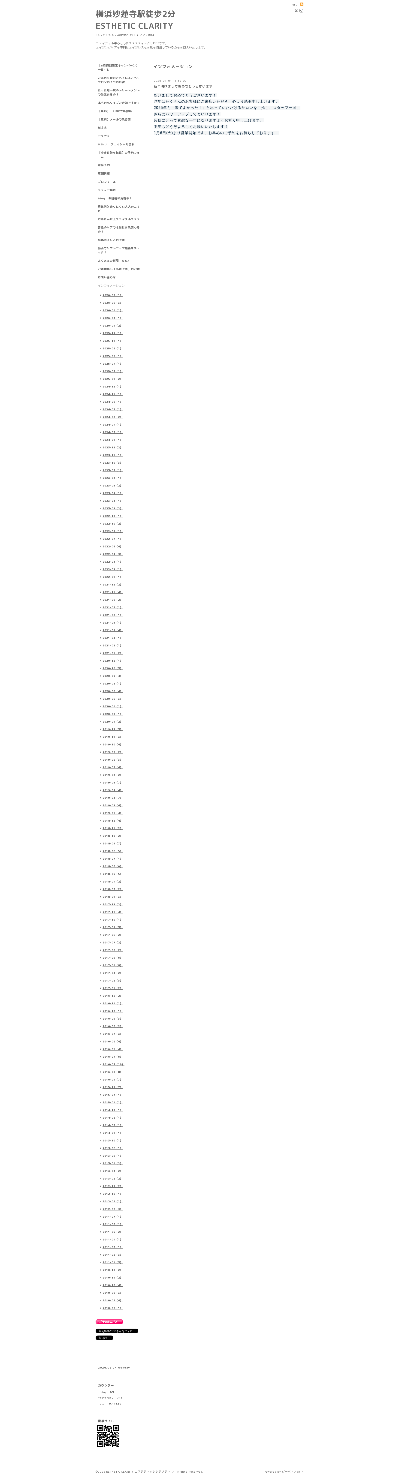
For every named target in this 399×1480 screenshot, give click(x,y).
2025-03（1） (113, 371)
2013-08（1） (113, 1148)
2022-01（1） (113, 577)
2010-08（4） (113, 1300)
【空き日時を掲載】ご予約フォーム (119, 155)
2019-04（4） (113, 790)
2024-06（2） (113, 417)
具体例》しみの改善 (111, 240)
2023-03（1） (113, 501)
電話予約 (104, 165)
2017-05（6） (113, 958)
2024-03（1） (113, 432)
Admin (298, 1472)
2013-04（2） (113, 1163)
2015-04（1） (113, 1095)
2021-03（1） (113, 638)
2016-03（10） (113, 1064)
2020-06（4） (113, 691)
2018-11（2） (113, 828)
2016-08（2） (113, 1026)
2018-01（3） (113, 897)
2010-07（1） (113, 1308)
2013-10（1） (113, 1140)
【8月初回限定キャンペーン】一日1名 (118, 67)
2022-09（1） (113, 531)
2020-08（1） (113, 683)
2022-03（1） (113, 562)
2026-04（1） (113, 310)
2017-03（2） (113, 973)
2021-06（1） (113, 615)
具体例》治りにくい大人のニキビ (119, 209)
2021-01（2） (113, 653)
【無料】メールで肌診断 (114, 119)
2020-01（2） (113, 721)
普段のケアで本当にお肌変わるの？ (119, 229)
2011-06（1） (113, 1224)
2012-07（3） (113, 1209)
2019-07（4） (113, 767)
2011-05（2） (113, 1232)
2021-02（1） (113, 645)
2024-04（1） (113, 424)
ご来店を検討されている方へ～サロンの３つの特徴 (119, 80)
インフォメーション (111, 286)
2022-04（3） (113, 554)
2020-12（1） (113, 661)
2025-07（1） (113, 356)
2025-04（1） (113, 364)
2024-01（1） (113, 440)
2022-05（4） (113, 546)
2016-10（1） (113, 1011)
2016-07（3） (113, 1034)
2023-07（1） (113, 470)
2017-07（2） (113, 942)
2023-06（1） (113, 478)
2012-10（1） (113, 1194)
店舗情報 (104, 173)
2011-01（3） (113, 1262)
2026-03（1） (113, 318)
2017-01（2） (113, 988)
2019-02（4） (113, 805)
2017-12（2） (113, 904)
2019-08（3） (113, 760)
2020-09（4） (113, 676)
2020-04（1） (113, 706)
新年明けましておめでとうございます (183, 86)
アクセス (104, 136)
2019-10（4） (113, 744)
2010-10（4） (113, 1285)
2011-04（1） (113, 1239)
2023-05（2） (113, 485)
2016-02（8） (113, 1072)
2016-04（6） (113, 1057)
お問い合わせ (107, 277)
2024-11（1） (113, 394)
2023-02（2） (113, 508)
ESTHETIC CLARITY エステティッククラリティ (138, 1472)
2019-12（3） (113, 729)
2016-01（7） (113, 1079)
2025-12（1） (113, 333)
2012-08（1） (113, 1201)
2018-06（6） (113, 866)
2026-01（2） (113, 325)
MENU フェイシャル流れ (116, 144)
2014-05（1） (113, 1125)
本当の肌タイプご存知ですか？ (119, 103)
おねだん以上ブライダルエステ (119, 219)
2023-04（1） (113, 493)
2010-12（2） (113, 1270)
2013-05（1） (113, 1156)
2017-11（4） (113, 912)
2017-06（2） (113, 950)
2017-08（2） (113, 935)
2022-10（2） (113, 523)
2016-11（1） (113, 1003)
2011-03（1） (113, 1247)
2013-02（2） (113, 1178)
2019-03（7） (113, 798)
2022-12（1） (113, 516)
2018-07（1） (113, 859)
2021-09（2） (113, 600)
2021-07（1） (113, 607)
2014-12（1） (113, 1110)
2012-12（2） (113, 1186)
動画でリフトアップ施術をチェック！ (119, 250)
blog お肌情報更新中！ (115, 198)
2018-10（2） (113, 836)
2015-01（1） (113, 1102)
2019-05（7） (113, 782)
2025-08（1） (113, 348)
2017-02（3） (113, 980)
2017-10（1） (113, 920)
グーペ (286, 1472)
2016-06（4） (113, 1041)
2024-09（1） (113, 402)
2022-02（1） (113, 569)
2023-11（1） (113, 455)
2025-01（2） (113, 379)
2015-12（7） (113, 1087)
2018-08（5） (113, 851)
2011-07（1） (113, 1217)
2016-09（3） (113, 1019)
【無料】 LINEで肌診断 (115, 111)
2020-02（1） (113, 714)
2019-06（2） (113, 775)
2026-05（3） (113, 303)
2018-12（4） (113, 821)
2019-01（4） (113, 813)
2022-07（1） (113, 539)
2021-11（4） (113, 592)
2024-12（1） (113, 386)
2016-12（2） (113, 996)
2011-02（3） (113, 1255)
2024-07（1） (113, 409)
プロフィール (107, 182)
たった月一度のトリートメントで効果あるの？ (119, 92)
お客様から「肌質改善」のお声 (119, 269)
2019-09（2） (113, 752)
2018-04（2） (113, 881)
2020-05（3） (113, 699)
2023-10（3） (113, 463)
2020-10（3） (113, 668)
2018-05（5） (113, 874)
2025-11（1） (113, 341)
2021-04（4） (113, 630)
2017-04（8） (113, 965)
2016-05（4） (113, 1049)
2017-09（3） (113, 927)
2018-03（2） (113, 889)
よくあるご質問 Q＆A (114, 261)
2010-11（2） (113, 1277)
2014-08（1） (113, 1118)
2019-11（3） (113, 737)
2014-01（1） (113, 1133)
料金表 (102, 128)
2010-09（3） (113, 1293)
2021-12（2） (113, 584)
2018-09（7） (113, 843)
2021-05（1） (113, 622)
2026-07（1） (113, 295)
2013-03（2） (113, 1171)
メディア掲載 (107, 190)
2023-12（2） (113, 447)
